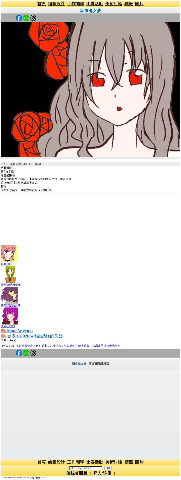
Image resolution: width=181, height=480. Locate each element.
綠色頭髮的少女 (11, 284)
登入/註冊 (102, 473)
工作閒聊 (75, 3)
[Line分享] (26, 17)
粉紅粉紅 (6, 264)
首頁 (41, 3)
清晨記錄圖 (8, 326)
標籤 (128, 3)
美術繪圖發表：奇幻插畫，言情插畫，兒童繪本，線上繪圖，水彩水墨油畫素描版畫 (68, 345)
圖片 (139, 3)
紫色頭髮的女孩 (11, 305)
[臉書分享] (19, 17)
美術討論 (113, 3)
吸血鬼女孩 (90, 10)
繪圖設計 (56, 3)
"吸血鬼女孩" (79, 363)
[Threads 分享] (33, 17)
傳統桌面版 (76, 473)
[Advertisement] (90, 220)
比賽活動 (94, 3)
